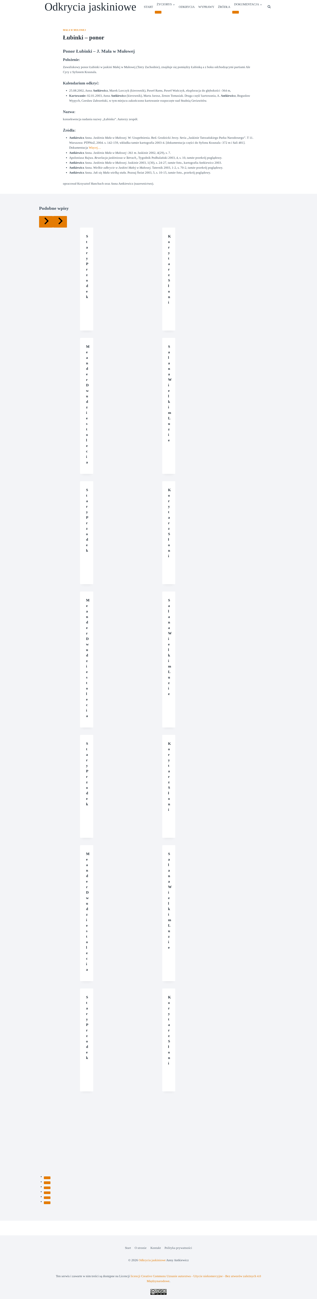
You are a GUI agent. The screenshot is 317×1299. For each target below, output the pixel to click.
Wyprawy (206, 7)
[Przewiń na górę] (307, 1293)
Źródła (224, 7)
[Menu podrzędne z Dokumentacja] (235, 12)
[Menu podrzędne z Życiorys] (158, 12)
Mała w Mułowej (74, 30)
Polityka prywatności (178, 1248)
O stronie (141, 1248)
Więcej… (95, 147)
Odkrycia (187, 7)
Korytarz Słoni (169, 269)
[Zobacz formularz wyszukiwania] (269, 6)
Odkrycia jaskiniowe (152, 1260)
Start (148, 7)
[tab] (47, 1177)
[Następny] (60, 222)
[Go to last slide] (46, 222)
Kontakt (155, 1248)
